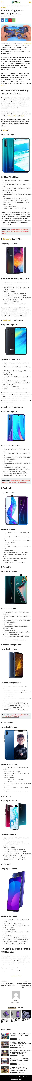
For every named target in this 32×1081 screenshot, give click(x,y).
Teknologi (7, 5)
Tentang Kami (6, 1076)
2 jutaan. (23, 115)
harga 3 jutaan (27, 43)
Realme (6, 320)
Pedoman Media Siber (23, 1076)
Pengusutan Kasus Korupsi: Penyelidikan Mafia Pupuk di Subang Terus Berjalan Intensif (20, 1043)
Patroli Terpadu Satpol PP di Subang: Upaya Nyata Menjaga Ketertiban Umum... (20, 1035)
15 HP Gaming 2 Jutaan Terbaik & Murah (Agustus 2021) (24, 985)
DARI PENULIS (20, 1007)
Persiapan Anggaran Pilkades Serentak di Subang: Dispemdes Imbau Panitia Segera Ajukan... (19, 1068)
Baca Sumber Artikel (16, 976)
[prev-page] (15, 1025)
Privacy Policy (14, 1076)
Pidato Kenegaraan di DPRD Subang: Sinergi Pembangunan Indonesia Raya (20, 1060)
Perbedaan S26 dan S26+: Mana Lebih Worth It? (26, 1019)
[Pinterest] (10, 20)
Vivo (5, 130)
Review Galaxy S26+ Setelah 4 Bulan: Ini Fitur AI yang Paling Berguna (15, 1020)
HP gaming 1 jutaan (13, 115)
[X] (6, 20)
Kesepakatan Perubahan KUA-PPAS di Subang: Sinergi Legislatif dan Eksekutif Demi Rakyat (20, 1052)
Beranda (2, 5)
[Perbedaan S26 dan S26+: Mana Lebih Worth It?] (26, 1014)
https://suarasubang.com (16, 1002)
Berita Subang (13, 1039)
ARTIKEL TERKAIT (12, 1007)
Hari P (5, 16)
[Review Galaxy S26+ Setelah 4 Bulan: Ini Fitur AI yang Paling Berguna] (16, 1014)
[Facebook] (2, 20)
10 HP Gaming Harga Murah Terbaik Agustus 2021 (8, 985)
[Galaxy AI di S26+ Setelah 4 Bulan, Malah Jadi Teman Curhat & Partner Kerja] (5, 1014)
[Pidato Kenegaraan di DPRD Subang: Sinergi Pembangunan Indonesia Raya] (5, 1061)
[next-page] (17, 1025)
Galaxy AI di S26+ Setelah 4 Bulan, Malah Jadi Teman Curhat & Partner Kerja (4, 1020)
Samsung (7, 239)
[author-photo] (16, 995)
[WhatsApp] (13, 20)
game (2, 85)
